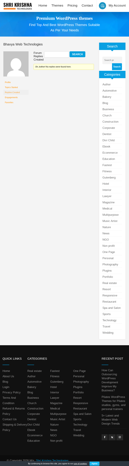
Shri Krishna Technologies (52, 460)
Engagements (11, 97)
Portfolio (107, 276)
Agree (94, 463)
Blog (105, 103)
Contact (87, 5)
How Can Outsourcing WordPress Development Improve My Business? (110, 380)
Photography (110, 264)
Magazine (108, 202)
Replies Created (12, 92)
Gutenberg (109, 177)
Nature (106, 227)
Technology (109, 320)
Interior (106, 190)
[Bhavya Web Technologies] (16, 65)
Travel (106, 326)
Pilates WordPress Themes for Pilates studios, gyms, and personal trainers (113, 403)
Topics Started (11, 87)
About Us (8, 376)
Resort (106, 289)
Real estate (109, 283)
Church (107, 115)
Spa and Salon (111, 307)
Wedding (107, 332)
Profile (8, 82)
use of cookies (80, 463)
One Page (108, 252)
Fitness (107, 171)
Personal (108, 258)
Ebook (106, 146)
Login (6, 387)
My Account (117, 5)
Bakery (106, 96)
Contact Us (10, 419)
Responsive (109, 295)
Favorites (9, 102)
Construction (110, 121)
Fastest (107, 165)
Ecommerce (110, 152)
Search (117, 66)
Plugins (107, 270)
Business (108, 109)
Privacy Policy (12, 392)
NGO (105, 239)
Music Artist (109, 221)
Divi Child (108, 140)
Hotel (105, 183)
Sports (106, 314)
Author (106, 84)
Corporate (108, 128)
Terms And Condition (9, 400)
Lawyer (107, 196)
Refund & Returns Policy (14, 411)
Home (42, 5)
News (106, 233)
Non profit (108, 245)
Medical (107, 208)
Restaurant (109, 301)
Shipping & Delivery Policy (15, 427)
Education (108, 159)
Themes (57, 5)
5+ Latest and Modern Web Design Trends (111, 419)
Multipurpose (110, 214)
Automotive (109, 90)
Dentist (106, 134)
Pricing (72, 5)
